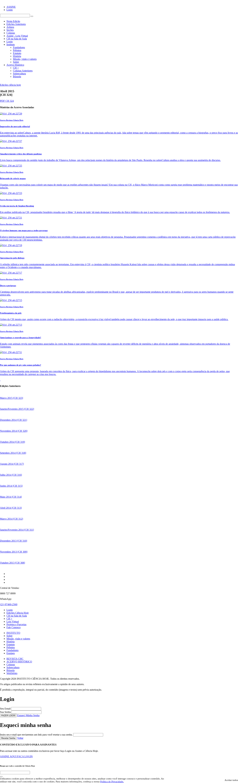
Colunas (10, 33)
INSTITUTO (13, 632)
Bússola (17, 76)
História (17, 56)
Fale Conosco (13, 627)
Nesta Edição (13, 21)
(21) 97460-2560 (8, 604)
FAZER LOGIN (8, 715)
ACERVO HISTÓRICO (19, 661)
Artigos (10, 27)
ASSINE (11, 6)
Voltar (20, 738)
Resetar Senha (8, 738)
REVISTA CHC (14, 658)
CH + (16, 67)
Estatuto (17, 53)
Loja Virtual (12, 621)
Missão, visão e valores (25, 59)
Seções (10, 30)
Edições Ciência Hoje (17, 612)
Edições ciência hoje (10, 85)
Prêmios (17, 50)
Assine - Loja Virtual (17, 35)
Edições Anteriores (16, 24)
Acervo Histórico (15, 64)
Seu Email (5, 708)
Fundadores (19, 47)
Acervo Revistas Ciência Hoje (11, 120)
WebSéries (11, 673)
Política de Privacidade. (112, 781)
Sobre (16, 62)
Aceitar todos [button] (231, 780)
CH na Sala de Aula (16, 38)
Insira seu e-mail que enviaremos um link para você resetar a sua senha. (36, 734)
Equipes (10, 653)
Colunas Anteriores (23, 70)
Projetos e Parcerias (16, 624)
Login (9, 9)
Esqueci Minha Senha (28, 715)
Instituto (10, 44)
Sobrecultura (19, 73)
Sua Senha (5, 712)
